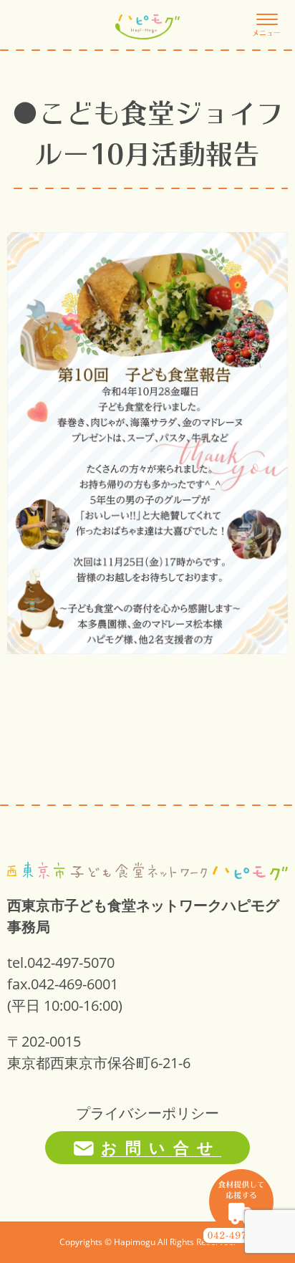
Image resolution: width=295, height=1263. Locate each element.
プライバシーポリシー (147, 1113)
